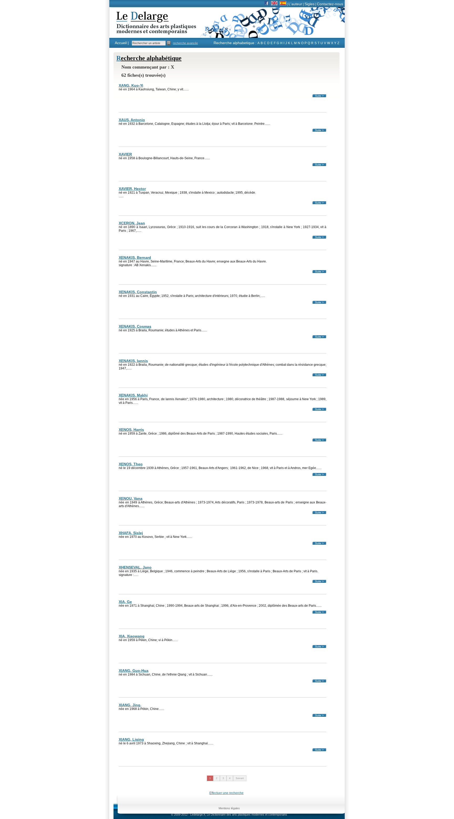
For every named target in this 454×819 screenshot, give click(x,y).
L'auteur (295, 4)
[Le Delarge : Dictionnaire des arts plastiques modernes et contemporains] (140, 31)
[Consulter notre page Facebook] (267, 4)
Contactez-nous (330, 4)
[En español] (283, 4)
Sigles (309, 4)
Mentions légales (229, 808)
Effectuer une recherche (226, 793)
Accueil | (122, 43)
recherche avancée (185, 43)
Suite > (319, 95)
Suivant (240, 778)
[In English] (274, 4)
